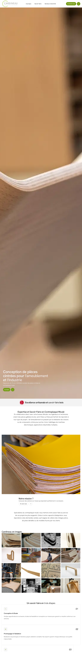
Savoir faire (38, 4)
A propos (28, 4)
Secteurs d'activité (50, 4)
